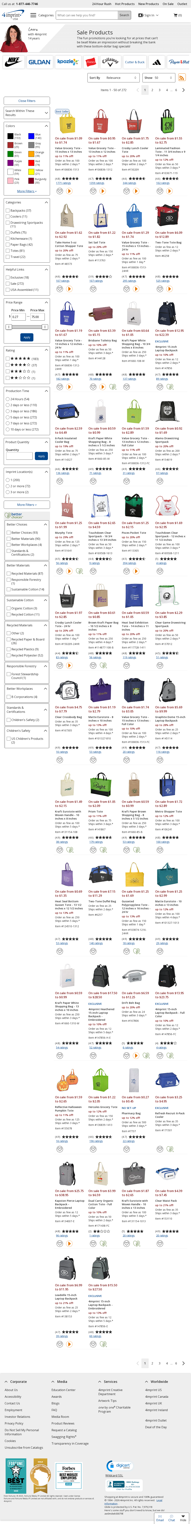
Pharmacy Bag (131, 1113)
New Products (148, 4)
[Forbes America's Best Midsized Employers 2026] (68, 1476)
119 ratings (130, 657)
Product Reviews (62, 1423)
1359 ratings (97, 183)
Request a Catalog (64, 1430)
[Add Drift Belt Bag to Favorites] (126, 1055)
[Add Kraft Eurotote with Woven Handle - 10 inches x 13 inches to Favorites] (126, 1243)
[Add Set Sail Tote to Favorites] (93, 289)
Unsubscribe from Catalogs (24, 1448)
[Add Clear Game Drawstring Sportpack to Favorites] (160, 665)
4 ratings (161, 563)
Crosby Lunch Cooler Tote (135, 149)
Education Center (63, 1390)
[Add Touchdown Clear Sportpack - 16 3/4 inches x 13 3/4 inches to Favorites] (93, 571)
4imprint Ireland (156, 1410)
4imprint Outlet (156, 1420)
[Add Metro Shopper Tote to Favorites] (160, 850)
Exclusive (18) (19, 277)
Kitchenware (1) (21, 238)
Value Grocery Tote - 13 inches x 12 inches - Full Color (136, 441)
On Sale (168, 4)
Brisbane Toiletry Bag (102, 340)
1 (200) (15, 480)
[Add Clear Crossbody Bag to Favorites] (59, 760)
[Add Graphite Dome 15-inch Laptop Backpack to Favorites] (160, 760)
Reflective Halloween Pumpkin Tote (68, 1108)
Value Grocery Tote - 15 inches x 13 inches (68, 149)
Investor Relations (18, 1417)
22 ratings (129, 1141)
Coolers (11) (18, 216)
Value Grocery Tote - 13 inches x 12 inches (101, 149)
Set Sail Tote (96, 242)
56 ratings (62, 563)
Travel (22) (17, 257)
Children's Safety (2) (25, 720)
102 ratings (163, 183)
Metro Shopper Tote (168, 811)
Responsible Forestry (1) (26, 581)
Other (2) (17, 633)
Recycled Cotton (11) (25, 614)
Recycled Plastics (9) (25, 649)
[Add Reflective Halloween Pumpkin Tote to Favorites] (59, 1149)
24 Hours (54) (19, 399)
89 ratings (162, 379)
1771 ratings (64, 183)
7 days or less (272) (23, 423)
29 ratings (162, 943)
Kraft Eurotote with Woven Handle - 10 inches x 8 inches (68, 815)
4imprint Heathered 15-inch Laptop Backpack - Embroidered (101, 1014)
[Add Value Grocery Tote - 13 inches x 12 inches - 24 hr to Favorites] (59, 387)
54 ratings (62, 1047)
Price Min (18, 310)
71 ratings (95, 473)
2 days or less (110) (23, 405)
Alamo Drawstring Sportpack (167, 440)
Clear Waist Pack (166, 1200)
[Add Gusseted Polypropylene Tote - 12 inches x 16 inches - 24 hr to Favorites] (126, 951)
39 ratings (62, 1336)
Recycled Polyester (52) (27, 655)
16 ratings (62, 752)
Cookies (11, 1441)
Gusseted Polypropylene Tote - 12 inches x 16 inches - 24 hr (136, 907)
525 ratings (163, 281)
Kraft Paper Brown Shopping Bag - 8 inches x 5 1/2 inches (135, 815)
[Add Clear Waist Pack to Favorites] (160, 1243)
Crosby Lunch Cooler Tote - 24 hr (68, 624)
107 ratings (63, 281)
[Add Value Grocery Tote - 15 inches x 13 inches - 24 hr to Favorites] (126, 289)
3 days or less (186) (23, 411)
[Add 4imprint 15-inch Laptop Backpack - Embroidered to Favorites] (93, 1344)
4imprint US (153, 1390)
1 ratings (95, 1235)
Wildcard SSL (114, 1476)
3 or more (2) (19, 492)
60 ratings (95, 1336)
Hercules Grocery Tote (102, 1107)
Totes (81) (17, 251)
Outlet (183, 4)
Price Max (37, 310)
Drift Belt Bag (131, 1003)
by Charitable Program (114, 1409)
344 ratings (130, 183)
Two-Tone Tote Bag (168, 242)
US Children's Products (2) (27, 740)
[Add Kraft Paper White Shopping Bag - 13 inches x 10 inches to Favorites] (59, 1055)
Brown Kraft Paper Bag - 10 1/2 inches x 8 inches (103, 626)
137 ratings (130, 379)
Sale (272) (17, 283)
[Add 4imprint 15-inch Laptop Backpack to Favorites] (160, 387)
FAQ (54, 1410)
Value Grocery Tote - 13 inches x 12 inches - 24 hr (69, 344)
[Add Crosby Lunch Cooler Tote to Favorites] (126, 191)
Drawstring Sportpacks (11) (26, 224)
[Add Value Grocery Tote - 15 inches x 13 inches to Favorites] (59, 191)
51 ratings (162, 657)
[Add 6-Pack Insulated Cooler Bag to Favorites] (59, 481)
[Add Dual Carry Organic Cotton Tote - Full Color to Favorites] (93, 1243)
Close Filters (26, 101)
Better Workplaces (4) (26, 545)
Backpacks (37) (20, 210)
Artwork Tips (107, 1401)
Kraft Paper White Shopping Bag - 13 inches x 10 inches (67, 1006)
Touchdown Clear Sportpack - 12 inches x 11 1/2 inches (170, 536)
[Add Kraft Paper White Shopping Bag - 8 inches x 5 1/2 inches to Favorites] (93, 481)
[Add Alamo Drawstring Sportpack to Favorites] (160, 481)
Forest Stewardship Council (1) (24, 676)
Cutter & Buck (135, 62)
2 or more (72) (20, 486)
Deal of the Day (156, 1427)
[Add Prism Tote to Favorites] (93, 850)
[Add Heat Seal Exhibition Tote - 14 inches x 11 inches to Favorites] (126, 665)
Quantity (12, 450)
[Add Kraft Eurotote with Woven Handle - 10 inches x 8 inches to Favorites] (59, 850)
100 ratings (163, 842)
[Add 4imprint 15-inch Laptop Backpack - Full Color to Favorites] (160, 1055)
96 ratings (62, 1235)
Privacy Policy (14, 1423)
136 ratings (63, 473)
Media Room (60, 1417)
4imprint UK (153, 1403)
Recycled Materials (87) (27, 573)
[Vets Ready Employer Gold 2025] (40, 1476)
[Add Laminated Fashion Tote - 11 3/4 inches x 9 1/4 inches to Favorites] (160, 191)
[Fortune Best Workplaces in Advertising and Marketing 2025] (16, 1476)
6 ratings (128, 1047)
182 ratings (63, 379)
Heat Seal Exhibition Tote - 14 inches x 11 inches (135, 626)
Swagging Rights (63, 1437)
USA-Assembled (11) (24, 290)
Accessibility (13, 1397)
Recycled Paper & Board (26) (27, 641)
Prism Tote (95, 811)
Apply (27, 337)
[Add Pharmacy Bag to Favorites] (126, 1149)
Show (148, 78)
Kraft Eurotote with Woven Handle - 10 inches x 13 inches (135, 1204)
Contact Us (12, 1403)
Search (124, 15)
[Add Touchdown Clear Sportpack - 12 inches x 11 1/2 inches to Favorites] (160, 571)
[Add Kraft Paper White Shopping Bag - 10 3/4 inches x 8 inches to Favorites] (126, 387)
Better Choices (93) (24, 532)
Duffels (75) (18, 232)
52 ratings (95, 1047)
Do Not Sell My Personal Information (22, 1432)
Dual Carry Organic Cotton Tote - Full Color (100, 1204)
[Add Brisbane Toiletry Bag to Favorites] (93, 387)
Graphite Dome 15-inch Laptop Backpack (170, 718)
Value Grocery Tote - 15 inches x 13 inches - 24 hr (136, 246)
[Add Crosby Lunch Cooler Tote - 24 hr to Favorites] (59, 665)
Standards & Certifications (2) (22, 552)
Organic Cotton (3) (24, 608)
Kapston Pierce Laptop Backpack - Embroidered (69, 1204)
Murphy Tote (63, 532)
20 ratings (129, 752)
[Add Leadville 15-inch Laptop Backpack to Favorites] (59, 1344)
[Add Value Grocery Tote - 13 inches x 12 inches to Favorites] (93, 191)
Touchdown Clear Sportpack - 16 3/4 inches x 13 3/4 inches (102, 536)
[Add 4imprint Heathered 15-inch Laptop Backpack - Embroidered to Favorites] (93, 1055)
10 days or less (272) (24, 429)
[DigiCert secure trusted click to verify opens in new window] (121, 1466)
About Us (11, 1390)
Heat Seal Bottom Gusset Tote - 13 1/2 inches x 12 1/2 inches (69, 905)
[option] (16, 136)
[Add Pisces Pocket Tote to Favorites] (126, 571)
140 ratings (96, 943)
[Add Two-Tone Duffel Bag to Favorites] (93, 951)
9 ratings (95, 563)
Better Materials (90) (25, 539)
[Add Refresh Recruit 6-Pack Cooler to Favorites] (160, 1149)
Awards (56, 1397)
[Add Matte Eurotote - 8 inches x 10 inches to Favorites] (93, 760)
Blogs (55, 1403)
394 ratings (130, 563)
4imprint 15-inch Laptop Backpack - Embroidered (100, 1305)
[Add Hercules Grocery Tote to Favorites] (93, 1149)
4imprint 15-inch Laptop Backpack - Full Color (170, 1012)
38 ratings (62, 842)
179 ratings (96, 842)
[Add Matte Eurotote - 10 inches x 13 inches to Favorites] (160, 951)
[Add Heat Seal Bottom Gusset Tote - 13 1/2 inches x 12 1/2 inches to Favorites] (59, 951)
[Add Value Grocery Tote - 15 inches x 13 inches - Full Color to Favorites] (126, 760)
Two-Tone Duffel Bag (102, 901)
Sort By (95, 78)
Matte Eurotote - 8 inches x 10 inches (100, 718)
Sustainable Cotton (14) (27, 589)
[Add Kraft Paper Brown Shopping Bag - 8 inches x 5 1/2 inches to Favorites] (126, 850)
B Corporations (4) (24, 697)
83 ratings (62, 657)
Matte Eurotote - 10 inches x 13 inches (168, 903)
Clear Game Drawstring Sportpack (170, 624)
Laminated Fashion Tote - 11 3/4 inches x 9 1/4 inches (170, 151)
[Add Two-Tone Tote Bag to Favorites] (160, 289)
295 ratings (130, 281)
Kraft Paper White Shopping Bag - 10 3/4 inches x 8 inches (136, 344)
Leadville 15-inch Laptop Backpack (66, 1296)
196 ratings (96, 1141)
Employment (13, 1410)
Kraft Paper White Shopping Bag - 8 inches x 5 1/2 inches (101, 441)
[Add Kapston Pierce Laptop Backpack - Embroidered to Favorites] (59, 1243)
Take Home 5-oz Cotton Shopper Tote (69, 244)
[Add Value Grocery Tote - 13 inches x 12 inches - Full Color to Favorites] (126, 481)
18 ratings (129, 943)
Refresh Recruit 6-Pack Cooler (170, 1115)
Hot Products (125, 4)
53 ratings (95, 752)
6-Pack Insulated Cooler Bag (66, 440)
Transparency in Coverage (70, 1443)
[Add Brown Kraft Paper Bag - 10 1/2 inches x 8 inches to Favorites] (93, 665)
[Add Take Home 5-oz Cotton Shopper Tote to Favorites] (59, 289)
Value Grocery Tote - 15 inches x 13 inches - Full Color (136, 720)
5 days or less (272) (23, 417)
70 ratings (95, 379)
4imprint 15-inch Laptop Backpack (166, 348)
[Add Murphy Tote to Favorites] (59, 571)
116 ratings (163, 752)
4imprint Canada (156, 1397)
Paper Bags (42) (21, 244)
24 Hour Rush (101, 4)
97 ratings (162, 473)
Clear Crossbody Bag (68, 717)
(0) (178, 16)
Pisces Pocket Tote (134, 532)
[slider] (9, 327)
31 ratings (129, 473)
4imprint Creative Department (110, 1392)
